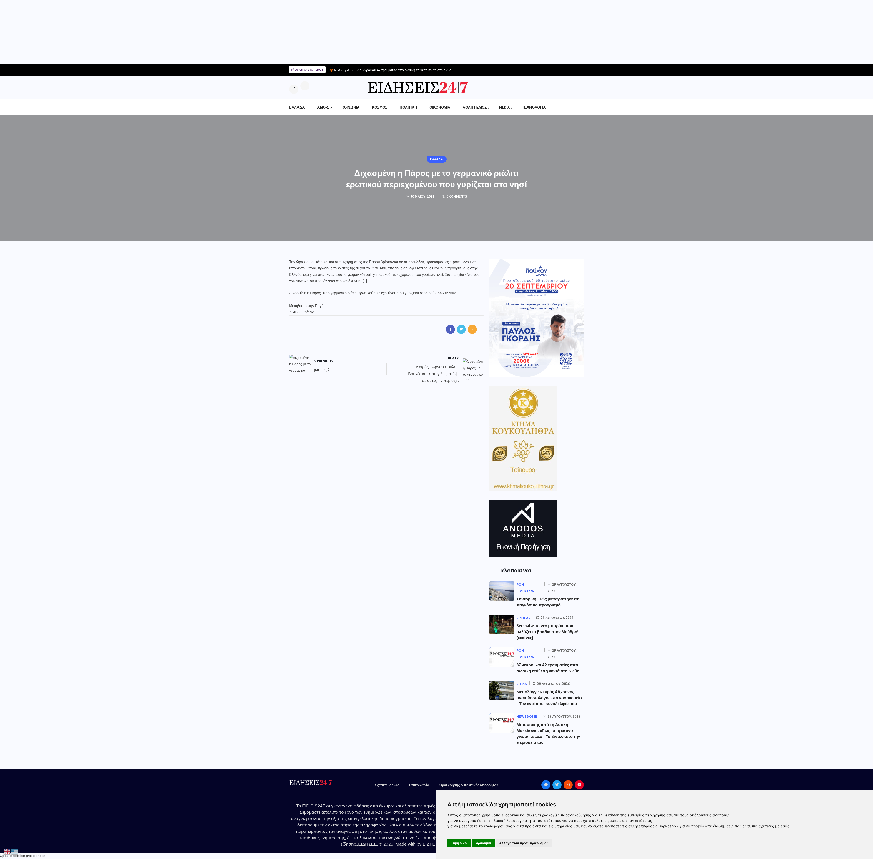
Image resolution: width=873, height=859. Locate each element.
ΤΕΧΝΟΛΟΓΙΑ (534, 107)
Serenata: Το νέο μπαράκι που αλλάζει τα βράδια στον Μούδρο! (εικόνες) (547, 631)
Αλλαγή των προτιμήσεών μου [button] (523, 843)
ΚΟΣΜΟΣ (379, 107)
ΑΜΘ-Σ (323, 107)
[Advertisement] (136, 32)
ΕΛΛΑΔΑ (297, 107)
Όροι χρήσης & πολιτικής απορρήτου (468, 785)
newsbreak (447, 293)
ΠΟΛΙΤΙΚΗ (408, 107)
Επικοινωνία (419, 785)
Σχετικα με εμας (387, 785)
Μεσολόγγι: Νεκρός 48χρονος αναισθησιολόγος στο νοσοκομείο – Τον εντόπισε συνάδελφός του (549, 697)
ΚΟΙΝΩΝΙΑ (350, 107)
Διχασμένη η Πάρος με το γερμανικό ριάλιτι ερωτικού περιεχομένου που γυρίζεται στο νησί (361, 293)
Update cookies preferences (22, 856)
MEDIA (504, 107)
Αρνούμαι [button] (483, 843)
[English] (7, 852)
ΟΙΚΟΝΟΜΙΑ (439, 107)
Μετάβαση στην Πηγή (306, 305)
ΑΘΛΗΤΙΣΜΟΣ (475, 107)
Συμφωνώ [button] (459, 843)
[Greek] (15, 852)
